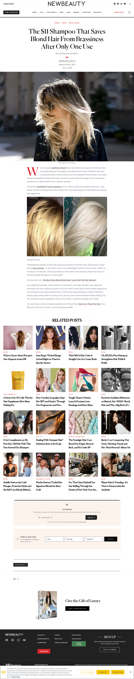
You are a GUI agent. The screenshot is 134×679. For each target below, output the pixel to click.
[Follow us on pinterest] (118, 4)
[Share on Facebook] (14, 579)
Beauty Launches (77, 437)
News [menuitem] (35, 12)
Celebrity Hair (43, 479)
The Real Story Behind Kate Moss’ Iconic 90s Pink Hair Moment (69, 280)
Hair (64, 23)
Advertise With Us (43, 639)
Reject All (103, 672)
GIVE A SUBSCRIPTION (77, 608)
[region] (67, 672)
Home (57, 23)
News (38, 352)
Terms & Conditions (61, 642)
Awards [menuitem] (76, 12)
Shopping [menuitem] (86, 12)
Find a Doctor (76, 635)
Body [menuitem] (62, 12)
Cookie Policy (41, 642)
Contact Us (41, 635)
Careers (57, 635)
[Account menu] (130, 4)
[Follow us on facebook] (114, 4)
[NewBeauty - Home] (67, 4)
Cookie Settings (79, 643)
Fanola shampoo (54, 186)
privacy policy (82, 522)
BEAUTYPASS (119, 12)
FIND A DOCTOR (11, 12)
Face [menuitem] (42, 12)
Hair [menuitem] (68, 12)
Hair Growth (9, 394)
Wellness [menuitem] (97, 12)
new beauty (20, 565)
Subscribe (8, 4)
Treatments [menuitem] (51, 12)
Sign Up (90, 517)
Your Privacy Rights (88, 672)
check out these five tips (89, 304)
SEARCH (111, 539)
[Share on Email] (18, 579)
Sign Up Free (109, 649)
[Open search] (129, 12)
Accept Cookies (118, 672)
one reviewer (38, 268)
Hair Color (74, 23)
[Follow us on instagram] (121, 4)
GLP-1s (39, 437)
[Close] (130, 672)
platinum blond (59, 167)
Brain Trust (58, 639)
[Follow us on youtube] (125, 4)
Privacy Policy (76, 639)
